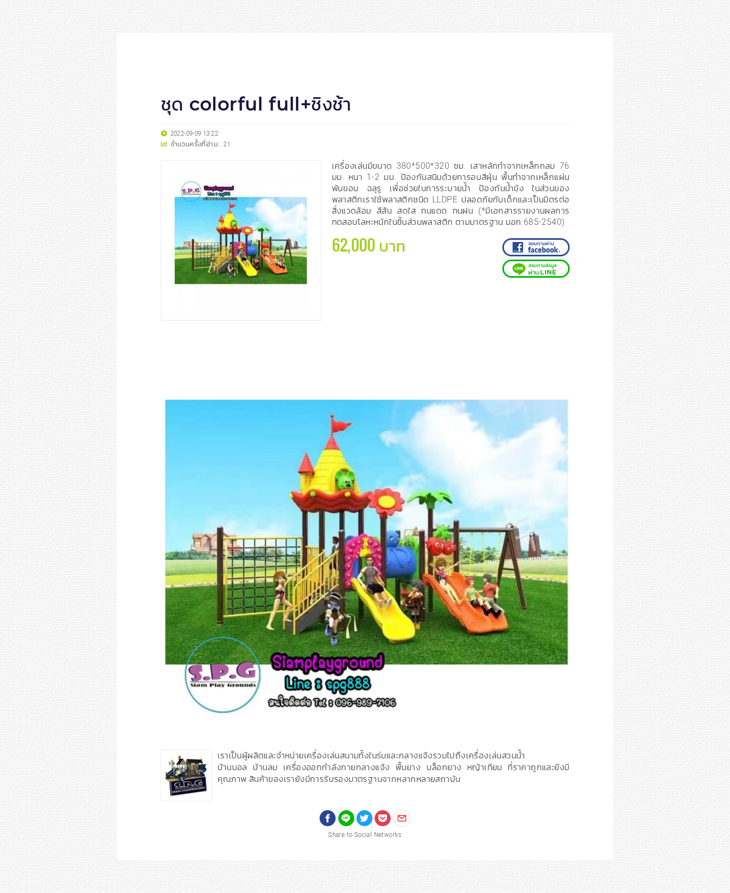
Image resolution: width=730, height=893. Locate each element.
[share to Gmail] (401, 818)
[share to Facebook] (328, 818)
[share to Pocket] (383, 818)
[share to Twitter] (364, 818)
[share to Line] (346, 818)
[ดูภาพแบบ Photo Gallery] (556, 343)
